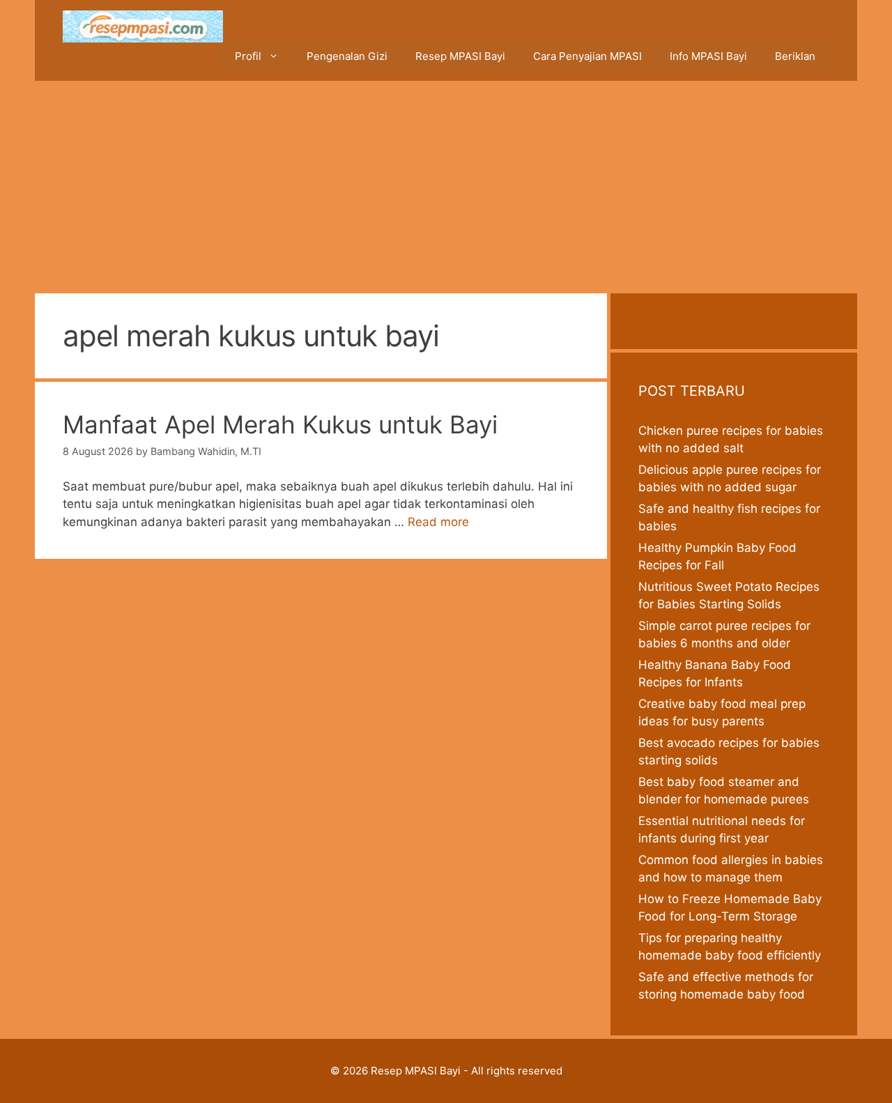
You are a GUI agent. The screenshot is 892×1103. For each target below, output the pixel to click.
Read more (438, 522)
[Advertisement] (446, 185)
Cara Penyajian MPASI (587, 56)
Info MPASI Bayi (708, 56)
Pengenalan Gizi (347, 56)
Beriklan (795, 56)
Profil (248, 56)
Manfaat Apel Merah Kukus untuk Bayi (280, 424)
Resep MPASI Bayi (460, 56)
